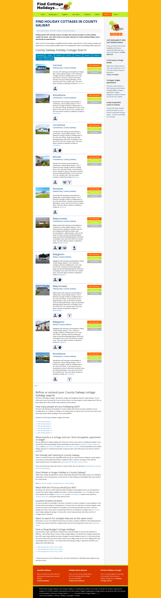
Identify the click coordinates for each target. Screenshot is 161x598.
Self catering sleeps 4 (44, 424)
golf (93, 510)
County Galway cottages (68, 31)
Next (35, 385)
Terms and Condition (46, 595)
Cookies (62, 595)
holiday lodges (92, 444)
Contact (77, 595)
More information (94, 65)
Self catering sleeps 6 (44, 426)
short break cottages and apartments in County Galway (56, 483)
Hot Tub (68, 55)
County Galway (69, 68)
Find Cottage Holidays (43, 31)
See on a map (50, 59)
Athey (55, 257)
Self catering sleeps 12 (44, 433)
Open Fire (59, 55)
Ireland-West (94, 72)
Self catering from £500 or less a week (49, 549)
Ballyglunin (62, 275)
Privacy (56, 595)
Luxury (40, 59)
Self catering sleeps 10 (44, 430)
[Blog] (121, 34)
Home (43, 14)
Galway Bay (58, 68)
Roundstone (57, 113)
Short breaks (40, 55)
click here (71, 593)
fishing (97, 510)
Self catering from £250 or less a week (49, 547)
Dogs (49, 55)
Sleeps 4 (87, 55)
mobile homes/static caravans (69, 446)
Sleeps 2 (78, 55)
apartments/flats (51, 446)
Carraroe (81, 83)
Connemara (58, 98)
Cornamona (56, 145)
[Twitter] (114, 34)
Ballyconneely (63, 243)
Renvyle (76, 177)
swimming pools (75, 494)
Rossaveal (62, 207)
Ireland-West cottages (55, 31)
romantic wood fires (42, 496)
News (98, 593)
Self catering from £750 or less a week (49, 551)
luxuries (84, 492)
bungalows (83, 444)
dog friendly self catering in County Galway (73, 462)
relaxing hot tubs (59, 494)
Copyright (70, 595)
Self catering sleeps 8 (44, 428)
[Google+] (117, 34)
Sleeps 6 (96, 55)
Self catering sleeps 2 (44, 421)
